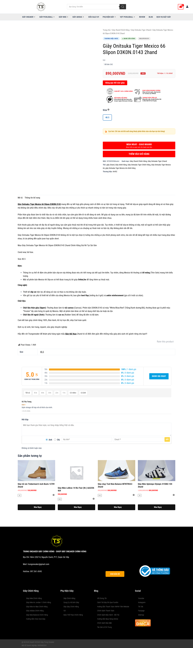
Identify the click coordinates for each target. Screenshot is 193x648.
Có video (73, 393)
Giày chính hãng (121, 165)
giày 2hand (110, 165)
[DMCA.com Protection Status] (143, 622)
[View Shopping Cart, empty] (180, 6)
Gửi (167, 439)
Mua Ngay (38, 507)
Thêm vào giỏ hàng (139, 154)
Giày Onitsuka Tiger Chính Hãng (139, 165)
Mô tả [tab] (20, 197)
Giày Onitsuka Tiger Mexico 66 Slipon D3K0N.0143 (39, 204)
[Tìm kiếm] (122, 6)
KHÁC (115, 171)
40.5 (42, 352)
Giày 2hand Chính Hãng (120, 30)
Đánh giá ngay (159, 376)
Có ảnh (83, 393)
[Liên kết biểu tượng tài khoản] (187, 7)
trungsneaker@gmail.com (38, 564)
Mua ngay (139, 145)
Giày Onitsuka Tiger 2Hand (141, 30)
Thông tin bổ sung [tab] (32, 197)
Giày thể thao (71, 334)
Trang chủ (106, 30)
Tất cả (27, 393)
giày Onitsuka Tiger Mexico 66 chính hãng (120, 168)
